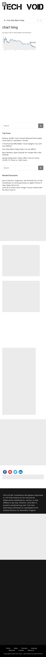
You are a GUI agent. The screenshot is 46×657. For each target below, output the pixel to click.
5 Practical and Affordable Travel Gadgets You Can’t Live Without (22, 145)
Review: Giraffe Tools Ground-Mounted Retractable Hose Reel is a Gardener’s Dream (22, 139)
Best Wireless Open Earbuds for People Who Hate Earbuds (21, 153)
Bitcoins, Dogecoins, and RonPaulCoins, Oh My (25, 180)
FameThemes (38, 654)
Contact (21, 650)
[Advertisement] (23, 218)
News (16, 648)
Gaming (34, 648)
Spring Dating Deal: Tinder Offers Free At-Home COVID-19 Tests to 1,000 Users (20, 159)
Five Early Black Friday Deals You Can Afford (19, 149)
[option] (24, 20)
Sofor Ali (5, 187)
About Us (31, 650)
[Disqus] (23, 87)
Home (8, 648)
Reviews (24, 648)
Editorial (12, 650)
